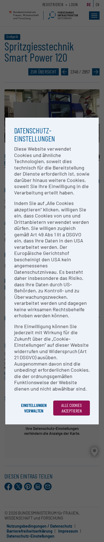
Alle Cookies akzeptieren (71, 407)
